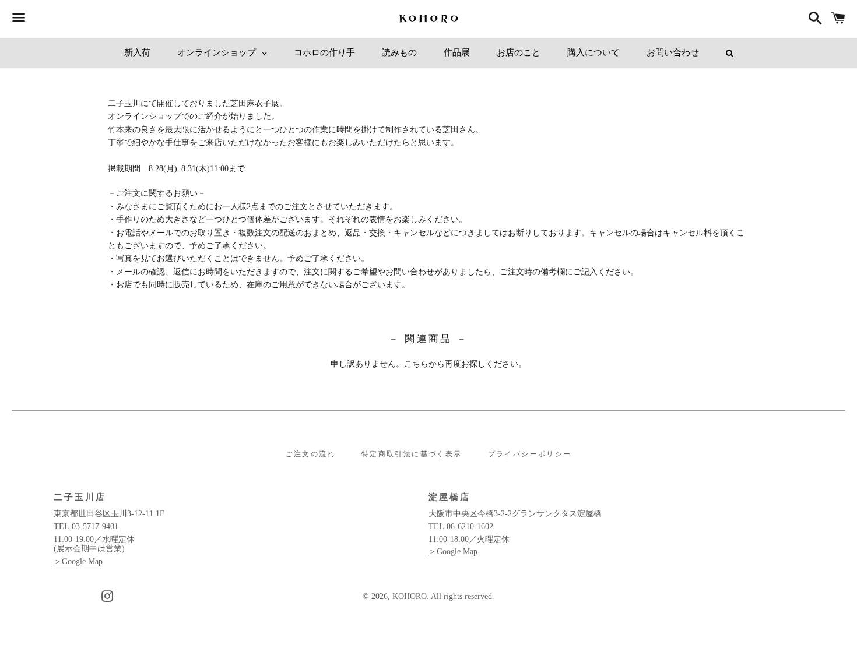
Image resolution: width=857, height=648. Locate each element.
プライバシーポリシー (530, 454)
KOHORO (409, 596)
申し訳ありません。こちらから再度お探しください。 (428, 364)
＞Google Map (78, 561)
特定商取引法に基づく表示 (411, 454)
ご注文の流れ (310, 454)
